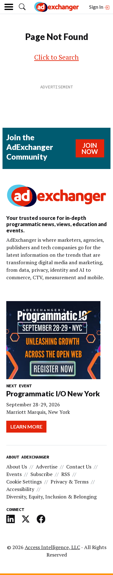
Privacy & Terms (70, 481)
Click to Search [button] (56, 57)
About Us (16, 466)
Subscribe (41, 474)
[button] (22, 6)
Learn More (26, 426)
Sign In (96, 7)
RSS (65, 474)
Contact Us (78, 466)
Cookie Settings (24, 481)
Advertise (46, 466)
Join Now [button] (90, 148)
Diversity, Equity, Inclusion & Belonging (51, 496)
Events (14, 474)
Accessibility (20, 489)
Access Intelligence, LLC (52, 547)
